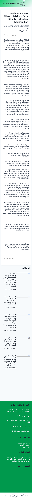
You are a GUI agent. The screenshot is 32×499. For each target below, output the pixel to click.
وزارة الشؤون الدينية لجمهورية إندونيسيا (18, 457)
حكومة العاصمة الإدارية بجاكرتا (21, 461)
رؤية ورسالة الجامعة (24, 443)
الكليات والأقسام (25, 445)
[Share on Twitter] (7, 36)
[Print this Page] (15, 36)
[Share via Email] (12, 36)
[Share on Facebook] (4, 36)
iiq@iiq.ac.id (16, 431)
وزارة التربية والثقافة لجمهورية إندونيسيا (18, 459)
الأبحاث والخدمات (25, 447)
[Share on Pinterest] (10, 36)
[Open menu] (3, 3)
